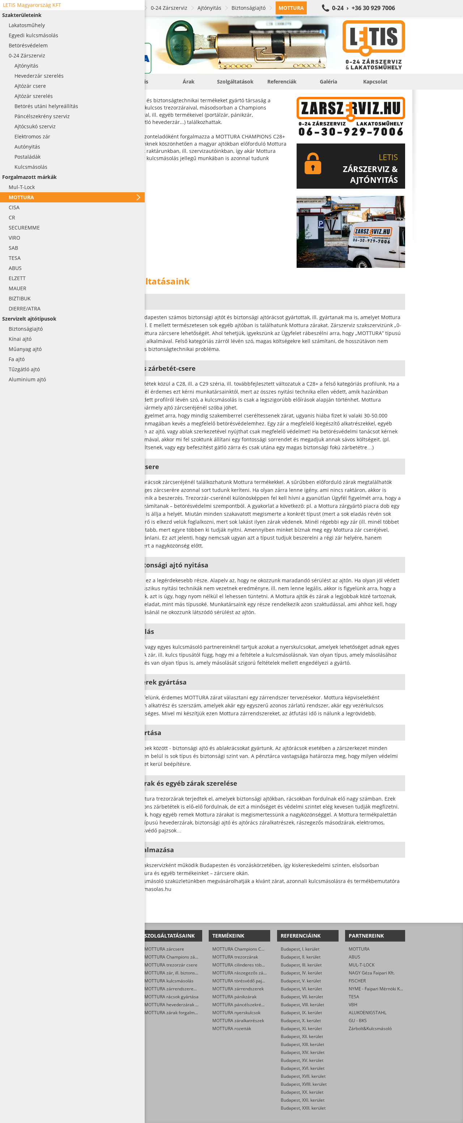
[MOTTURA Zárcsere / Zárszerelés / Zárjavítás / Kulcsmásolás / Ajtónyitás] (238, 45)
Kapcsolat (375, 81)
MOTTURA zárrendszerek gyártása (179, 989)
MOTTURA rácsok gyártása (171, 997)
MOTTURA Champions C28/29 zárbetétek (254, 949)
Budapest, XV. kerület (302, 1060)
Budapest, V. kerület (301, 981)
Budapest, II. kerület (300, 957)
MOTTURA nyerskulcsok (236, 1013)
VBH (353, 1005)
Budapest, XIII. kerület (302, 1044)
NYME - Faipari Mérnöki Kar (376, 989)
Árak (189, 81)
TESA (354, 997)
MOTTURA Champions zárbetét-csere (182, 957)
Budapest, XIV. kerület (302, 1052)
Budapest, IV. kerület (301, 973)
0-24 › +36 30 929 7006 (363, 8)
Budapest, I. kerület (300, 949)
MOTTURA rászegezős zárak (241, 973)
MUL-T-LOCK (361, 965)
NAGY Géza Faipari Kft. (372, 973)
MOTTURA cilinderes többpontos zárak (251, 965)
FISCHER (357, 981)
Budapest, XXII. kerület (303, 1108)
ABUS (354, 957)
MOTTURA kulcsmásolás (169, 981)
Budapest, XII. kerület (302, 1036)
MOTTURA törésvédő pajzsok (241, 981)
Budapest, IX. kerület (301, 1013)
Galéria (328, 81)
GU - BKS (358, 1020)
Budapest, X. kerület (301, 1020)
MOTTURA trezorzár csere (170, 965)
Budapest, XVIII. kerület (304, 1084)
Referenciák (282, 81)
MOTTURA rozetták (231, 1028)
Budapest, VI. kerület (301, 989)
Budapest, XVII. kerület (303, 1076)
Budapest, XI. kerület (301, 1028)
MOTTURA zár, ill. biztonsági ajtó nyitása (184, 973)
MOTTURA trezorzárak (235, 957)
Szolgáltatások (235, 81)
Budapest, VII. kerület (302, 997)
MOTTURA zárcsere (164, 949)
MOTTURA (359, 949)
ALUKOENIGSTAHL (367, 1013)
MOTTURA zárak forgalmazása (175, 1013)
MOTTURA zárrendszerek (238, 989)
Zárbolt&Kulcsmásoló (370, 1028)
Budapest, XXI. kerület (302, 1100)
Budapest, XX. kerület (302, 1092)
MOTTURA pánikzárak (234, 997)
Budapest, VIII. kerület (302, 1005)
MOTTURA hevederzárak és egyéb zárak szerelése (195, 1005)
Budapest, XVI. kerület (302, 1068)
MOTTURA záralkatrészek (238, 1020)
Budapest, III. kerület (301, 965)
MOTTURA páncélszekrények (241, 1005)
